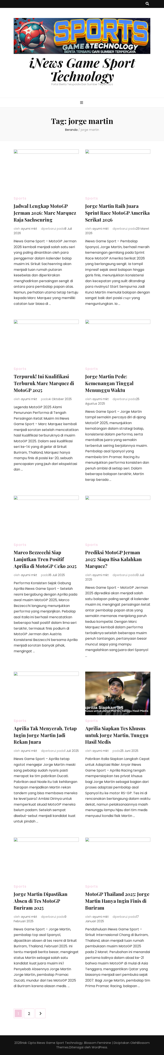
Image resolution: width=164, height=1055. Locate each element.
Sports (20, 198)
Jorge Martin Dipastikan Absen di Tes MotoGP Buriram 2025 (40, 901)
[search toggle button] (147, 4)
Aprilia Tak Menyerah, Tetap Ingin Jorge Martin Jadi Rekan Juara (45, 735)
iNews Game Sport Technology (82, 69)
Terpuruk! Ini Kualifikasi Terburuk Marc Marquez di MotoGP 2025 (44, 383)
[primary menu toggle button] (82, 103)
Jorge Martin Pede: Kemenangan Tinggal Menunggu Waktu (109, 383)
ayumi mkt (29, 228)
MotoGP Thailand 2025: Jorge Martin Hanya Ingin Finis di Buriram (117, 901)
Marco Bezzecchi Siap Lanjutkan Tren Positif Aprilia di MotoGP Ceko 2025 (45, 559)
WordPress (99, 1047)
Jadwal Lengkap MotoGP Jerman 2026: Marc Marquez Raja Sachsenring (45, 213)
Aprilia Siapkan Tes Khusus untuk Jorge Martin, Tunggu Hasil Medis (116, 735)
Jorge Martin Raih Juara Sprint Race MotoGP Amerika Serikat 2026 (117, 213)
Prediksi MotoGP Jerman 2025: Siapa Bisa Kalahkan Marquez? (113, 559)
